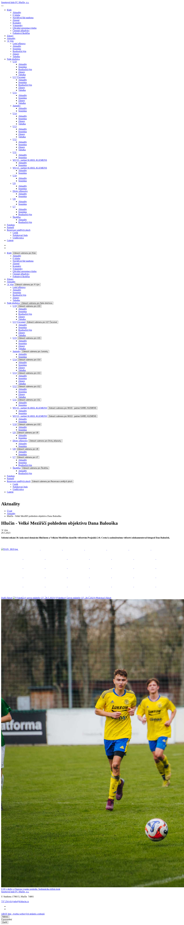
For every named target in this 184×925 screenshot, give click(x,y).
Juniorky (17, 105)
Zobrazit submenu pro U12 (29, 386)
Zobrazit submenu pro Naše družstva (36, 303)
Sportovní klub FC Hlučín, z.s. (15, 2)
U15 (15, 93)
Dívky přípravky (20, 191)
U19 (15, 61)
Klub (9, 10)
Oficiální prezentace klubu (25, 28)
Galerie (10, 240)
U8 (14, 199)
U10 (15, 175)
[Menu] (2, 5)
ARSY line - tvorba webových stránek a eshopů (23, 914)
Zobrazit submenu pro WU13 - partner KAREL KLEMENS (72, 416)
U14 (15, 113)
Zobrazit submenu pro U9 (27, 433)
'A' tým (10, 41)
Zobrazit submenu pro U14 (29, 360)
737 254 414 (7, 901)
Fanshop (11, 225)
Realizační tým (19, 51)
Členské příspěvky (21, 30)
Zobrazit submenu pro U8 (27, 449)
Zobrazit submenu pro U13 (29, 373)
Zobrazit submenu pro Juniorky (35, 351)
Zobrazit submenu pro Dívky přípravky (45, 441)
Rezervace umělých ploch (18, 230)
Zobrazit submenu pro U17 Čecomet (42, 322)
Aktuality (17, 12)
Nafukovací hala (20, 235)
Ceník (15, 232)
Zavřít (4, 922)
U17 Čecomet (19, 77)
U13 (15, 126)
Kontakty (17, 23)
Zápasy (10, 36)
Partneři (10, 227)
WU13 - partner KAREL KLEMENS (30, 168)
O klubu (16, 15)
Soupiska (17, 48)
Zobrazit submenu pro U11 (29, 400)
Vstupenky (18, 25)
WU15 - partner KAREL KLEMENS (30, 160)
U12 (15, 139)
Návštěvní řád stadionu (23, 17)
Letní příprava (19, 43)
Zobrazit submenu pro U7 (27, 457)
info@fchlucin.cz (21, 901)
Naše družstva (13, 59)
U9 (14, 183)
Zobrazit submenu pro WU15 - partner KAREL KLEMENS (72, 408)
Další (48, 598)
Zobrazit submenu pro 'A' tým (27, 284)
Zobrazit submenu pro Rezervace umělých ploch (52, 481)
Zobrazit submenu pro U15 (29, 338)
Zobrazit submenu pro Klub (24, 253)
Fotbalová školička (21, 33)
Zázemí (16, 20)
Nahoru (5, 917)
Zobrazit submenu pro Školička (35, 468)
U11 (15, 152)
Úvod (9, 511)
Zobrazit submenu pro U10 (29, 424)
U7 (14, 206)
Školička (17, 217)
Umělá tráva (18, 238)
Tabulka (16, 56)
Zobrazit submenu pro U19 (29, 306)
